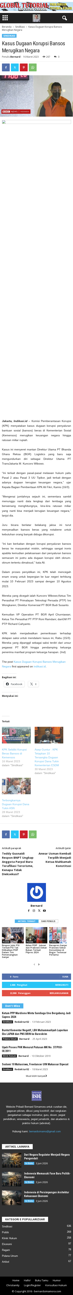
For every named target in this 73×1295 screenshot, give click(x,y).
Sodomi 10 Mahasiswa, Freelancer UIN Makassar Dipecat (35, 1064)
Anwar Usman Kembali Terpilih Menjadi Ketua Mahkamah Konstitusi (55, 859)
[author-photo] (36, 892)
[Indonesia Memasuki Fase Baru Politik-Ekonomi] (11, 1179)
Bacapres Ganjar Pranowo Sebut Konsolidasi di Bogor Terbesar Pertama (58, 950)
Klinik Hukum (9, 1056)
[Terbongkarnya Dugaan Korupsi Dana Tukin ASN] (16, 786)
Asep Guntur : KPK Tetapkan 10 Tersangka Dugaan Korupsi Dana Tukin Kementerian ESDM (47, 757)
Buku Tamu (41, 1280)
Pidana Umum (10, 1038)
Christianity (12, 1285)
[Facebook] (6, 67)
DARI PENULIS (48, 921)
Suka (65, 976)
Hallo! (27, 1280)
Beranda (6, 26)
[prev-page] (34, 964)
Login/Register (32, 1285)
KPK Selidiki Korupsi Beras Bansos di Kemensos (14, 753)
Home (15, 1280)
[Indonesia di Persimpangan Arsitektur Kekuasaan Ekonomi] (11, 1198)
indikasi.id (40, 666)
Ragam (6, 1250)
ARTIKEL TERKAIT (26, 921)
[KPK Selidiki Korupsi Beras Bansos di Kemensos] (16, 735)
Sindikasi (20, 26)
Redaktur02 (22, 1022)
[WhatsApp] (33, 67)
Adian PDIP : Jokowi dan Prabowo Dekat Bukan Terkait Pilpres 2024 (36, 949)
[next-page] (39, 964)
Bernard (15, 56)
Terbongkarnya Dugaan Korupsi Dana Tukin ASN (15, 804)
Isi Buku (29, 1163)
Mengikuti (61, 984)
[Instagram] (34, 911)
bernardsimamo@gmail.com (45, 1131)
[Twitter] (15, 67)
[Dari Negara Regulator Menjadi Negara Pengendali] (11, 1160)
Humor (57, 1280)
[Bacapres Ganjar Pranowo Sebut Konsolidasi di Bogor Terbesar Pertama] (60, 935)
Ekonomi (7, 1244)
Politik (6, 941)
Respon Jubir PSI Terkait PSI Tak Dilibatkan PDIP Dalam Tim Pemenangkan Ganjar (10, 951)
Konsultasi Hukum (56, 1285)
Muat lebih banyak (35, 1076)
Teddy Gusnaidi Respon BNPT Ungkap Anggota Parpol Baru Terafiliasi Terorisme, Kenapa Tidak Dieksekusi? (17, 863)
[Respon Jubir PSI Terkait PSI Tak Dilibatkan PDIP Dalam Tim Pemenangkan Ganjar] (13, 935)
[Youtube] (44, 911)
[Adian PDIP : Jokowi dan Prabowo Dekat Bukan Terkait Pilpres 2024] (36, 935)
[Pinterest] (24, 67)
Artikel (5, 1261)
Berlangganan (59, 993)
